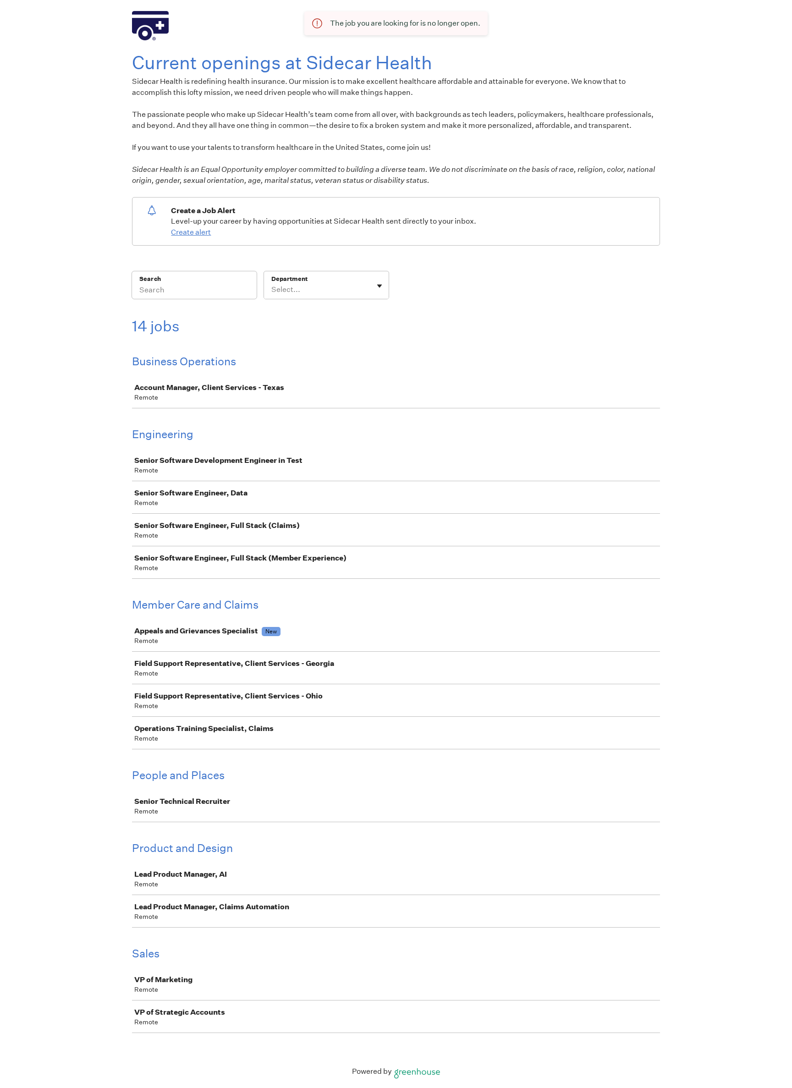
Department (289, 279)
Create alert (191, 232)
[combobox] (272, 290)
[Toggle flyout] (379, 285)
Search (150, 279)
